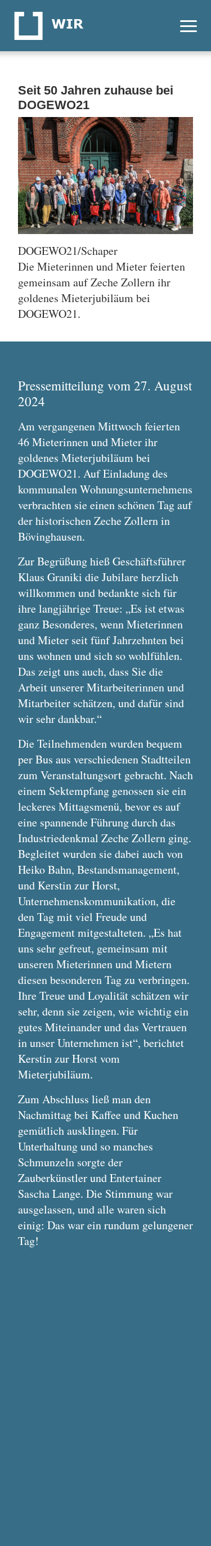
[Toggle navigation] (188, 25)
